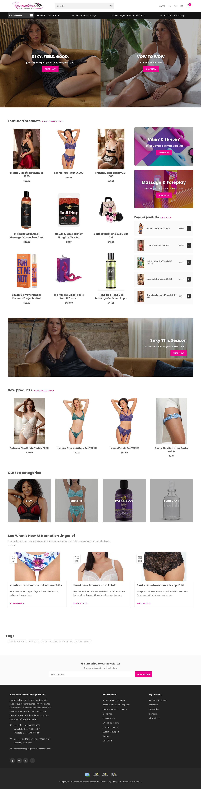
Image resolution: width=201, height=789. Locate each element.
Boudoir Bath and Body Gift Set (111, 235)
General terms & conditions (115, 709)
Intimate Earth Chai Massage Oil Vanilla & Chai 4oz (27, 237)
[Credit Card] (87, 775)
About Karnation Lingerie (114, 700)
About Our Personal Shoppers (116, 704)
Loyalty (41, 15)
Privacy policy (109, 718)
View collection (52, 122)
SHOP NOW (50, 69)
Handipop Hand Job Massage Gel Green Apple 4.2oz (111, 298)
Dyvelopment (136, 781)
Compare (153, 713)
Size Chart (107, 740)
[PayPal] (105, 775)
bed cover (34, 641)
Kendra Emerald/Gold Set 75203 (77, 448)
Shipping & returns (111, 722)
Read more (16, 603)
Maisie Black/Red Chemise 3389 (26, 174)
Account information (158, 700)
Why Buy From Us (110, 727)
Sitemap (106, 736)
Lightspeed (116, 781)
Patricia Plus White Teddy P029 (29, 448)
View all (165, 217)
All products (154, 718)
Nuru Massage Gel (17, 641)
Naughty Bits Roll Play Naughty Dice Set (69, 235)
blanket (47, 641)
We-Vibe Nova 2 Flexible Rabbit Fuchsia (69, 296)
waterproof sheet (82, 641)
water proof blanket (63, 641)
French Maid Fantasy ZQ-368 (111, 174)
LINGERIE (59, 480)
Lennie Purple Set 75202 (68, 173)
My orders (153, 704)
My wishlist (154, 709)
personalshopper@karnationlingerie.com (32, 748)
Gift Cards (54, 15)
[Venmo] (113, 775)
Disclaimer (107, 713)
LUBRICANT (155, 480)
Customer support (111, 731)
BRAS (10, 480)
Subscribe (144, 674)
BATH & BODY (109, 480)
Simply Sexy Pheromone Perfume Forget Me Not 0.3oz (26, 298)
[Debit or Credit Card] (96, 775)
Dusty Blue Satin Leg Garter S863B (172, 449)
